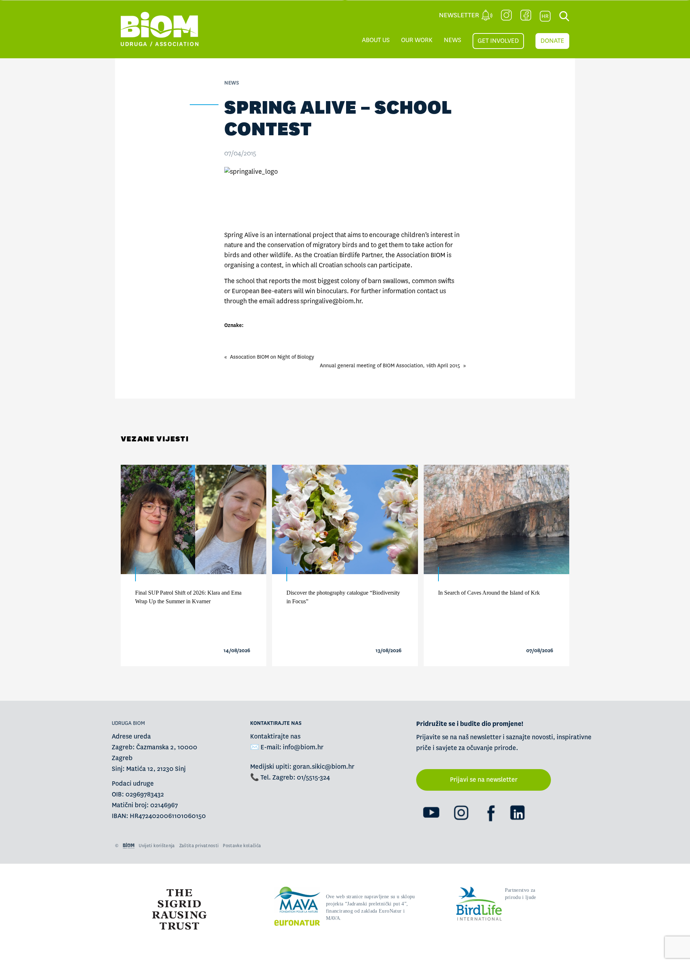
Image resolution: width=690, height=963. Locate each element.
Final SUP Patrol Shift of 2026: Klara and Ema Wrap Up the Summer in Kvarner (188, 597)
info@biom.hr (303, 747)
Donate (552, 41)
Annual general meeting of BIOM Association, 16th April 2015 (390, 365)
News (452, 40)
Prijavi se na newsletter (484, 780)
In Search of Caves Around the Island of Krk (489, 593)
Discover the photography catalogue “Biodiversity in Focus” (343, 597)
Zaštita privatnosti (199, 846)
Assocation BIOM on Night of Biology (272, 357)
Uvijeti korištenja (157, 846)
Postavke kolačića (242, 846)
